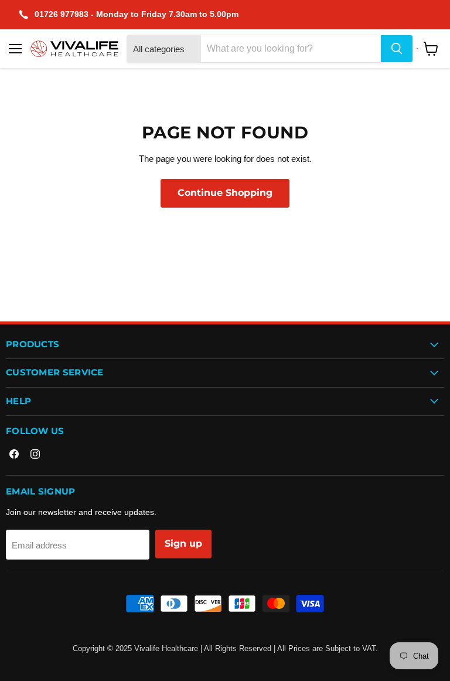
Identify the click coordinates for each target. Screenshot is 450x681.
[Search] (396, 48)
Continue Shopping (225, 192)
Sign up (183, 543)
